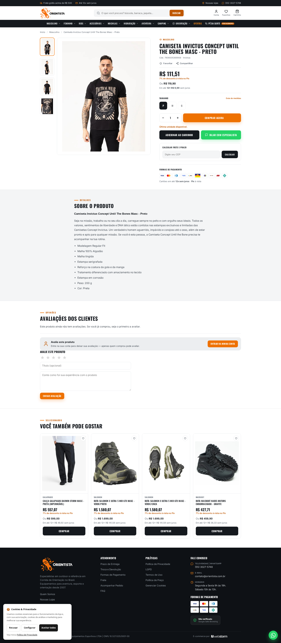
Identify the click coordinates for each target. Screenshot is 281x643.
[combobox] (134, 13)
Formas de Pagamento (113, 574)
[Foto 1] (47, 47)
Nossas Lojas (47, 599)
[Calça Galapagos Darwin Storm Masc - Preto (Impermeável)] (64, 463)
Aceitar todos (48, 627)
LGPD (149, 569)
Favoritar (167, 63)
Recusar (13, 627)
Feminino (68, 23)
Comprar (64, 531)
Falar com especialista (223, 135)
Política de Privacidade (158, 564)
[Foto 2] (47, 67)
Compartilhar (186, 63)
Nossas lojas (212, 3)
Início (42, 32)
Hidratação (129, 23)
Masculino (52, 23)
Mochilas (112, 23)
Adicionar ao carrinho (179, 135)
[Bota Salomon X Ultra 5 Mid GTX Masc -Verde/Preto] (115, 463)
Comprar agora (214, 118)
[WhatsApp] (273, 635)
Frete (103, 580)
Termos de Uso (154, 574)
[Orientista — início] (52, 13)
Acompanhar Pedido (111, 585)
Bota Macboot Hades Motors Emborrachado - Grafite (211, 502)
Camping (162, 23)
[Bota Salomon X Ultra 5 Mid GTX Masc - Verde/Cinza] (166, 463)
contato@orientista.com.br (210, 576)
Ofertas (198, 23)
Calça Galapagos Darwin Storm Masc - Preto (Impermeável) (63, 502)
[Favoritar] (83, 438)
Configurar (29, 627)
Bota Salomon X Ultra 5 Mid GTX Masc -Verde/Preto (114, 502)
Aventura (146, 23)
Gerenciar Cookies (156, 585)
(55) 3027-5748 (233, 3)
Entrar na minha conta (223, 343)
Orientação (181, 23)
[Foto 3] (47, 86)
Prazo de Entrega (110, 564)
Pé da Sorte (220, 23)
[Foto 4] (47, 106)
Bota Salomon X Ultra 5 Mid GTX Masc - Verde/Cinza (165, 502)
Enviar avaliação (52, 396)
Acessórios (95, 23)
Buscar (177, 13)
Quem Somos (47, 594)
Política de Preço (155, 580)
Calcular (230, 154)
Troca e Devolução (110, 569)
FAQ (102, 590)
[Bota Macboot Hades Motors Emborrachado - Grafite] (217, 463)
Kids (81, 23)
